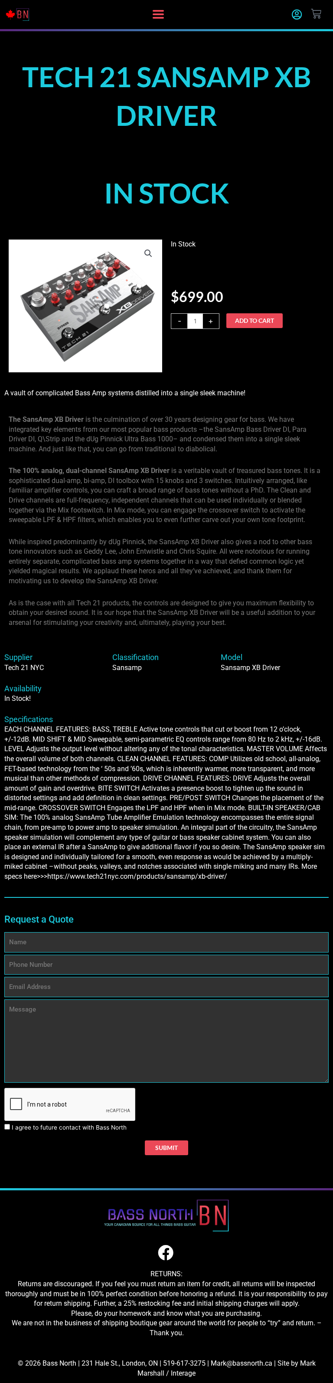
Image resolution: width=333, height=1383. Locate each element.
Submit (166, 1147)
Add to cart (254, 320)
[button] (158, 15)
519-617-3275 (184, 1363)
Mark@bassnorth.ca (241, 1363)
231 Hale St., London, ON (120, 1363)
